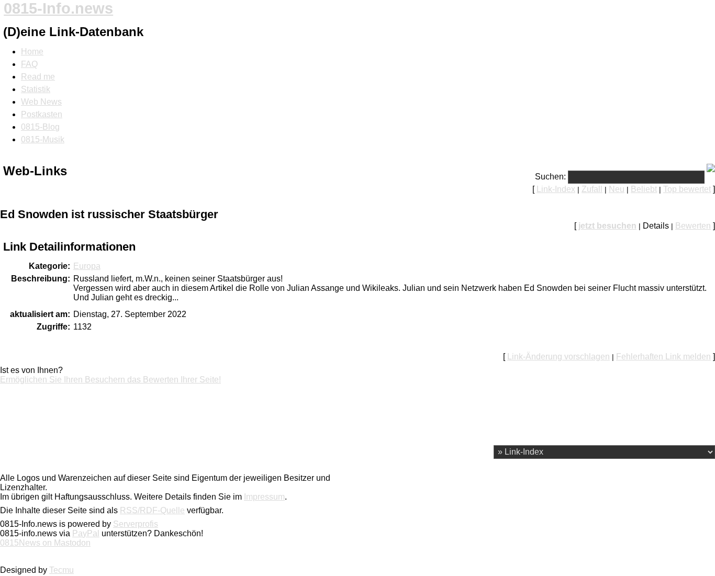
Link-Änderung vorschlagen (558, 356)
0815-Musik (42, 139)
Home (32, 51)
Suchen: (550, 176)
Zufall (592, 189)
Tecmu (61, 570)
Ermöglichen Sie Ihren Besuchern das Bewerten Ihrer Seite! (110, 379)
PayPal (85, 533)
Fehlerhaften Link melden (663, 356)
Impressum (264, 496)
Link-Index (556, 189)
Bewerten (693, 225)
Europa (86, 266)
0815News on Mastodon (45, 542)
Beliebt (644, 189)
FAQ (29, 64)
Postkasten (41, 114)
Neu (616, 189)
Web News (41, 101)
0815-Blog (40, 126)
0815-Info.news (58, 8)
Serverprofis (135, 523)
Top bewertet (687, 189)
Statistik (35, 89)
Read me (38, 76)
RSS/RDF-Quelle (152, 510)
